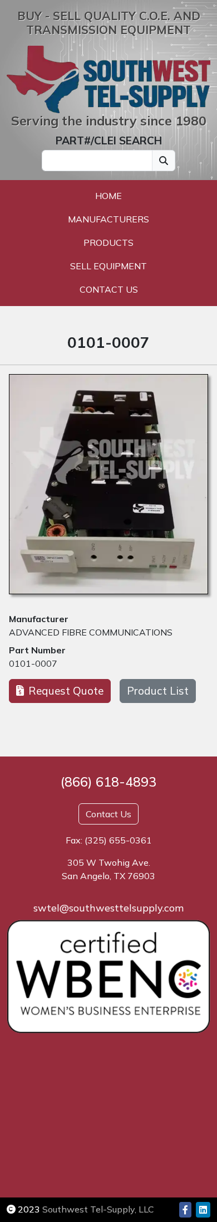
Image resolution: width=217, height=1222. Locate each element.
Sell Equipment (108, 265)
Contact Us (109, 289)
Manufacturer (38, 618)
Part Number (37, 650)
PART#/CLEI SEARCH (109, 140)
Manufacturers (108, 219)
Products (108, 242)
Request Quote (65, 690)
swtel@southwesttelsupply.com (108, 907)
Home (108, 195)
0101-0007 (33, 663)
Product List (158, 690)
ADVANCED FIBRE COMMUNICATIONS (90, 632)
